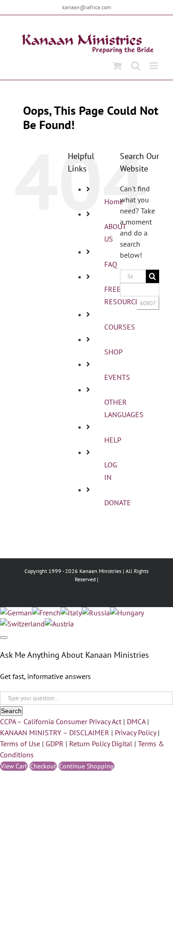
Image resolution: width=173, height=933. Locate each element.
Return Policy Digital (100, 743)
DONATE (117, 502)
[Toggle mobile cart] (117, 66)
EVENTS (117, 377)
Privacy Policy (135, 732)
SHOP (113, 351)
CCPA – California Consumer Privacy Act (60, 721)
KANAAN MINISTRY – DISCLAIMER (54, 732)
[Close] (3, 637)
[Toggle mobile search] (135, 66)
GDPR (55, 743)
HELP (112, 439)
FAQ (110, 264)
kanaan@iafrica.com (86, 7)
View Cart (13, 766)
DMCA (136, 721)
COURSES (119, 326)
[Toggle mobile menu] (154, 66)
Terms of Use (20, 743)
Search (11, 711)
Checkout (43, 766)
